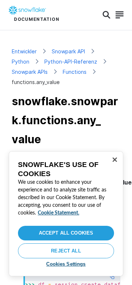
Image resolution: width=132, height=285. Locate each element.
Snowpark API (68, 51)
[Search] (106, 15)
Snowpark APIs (30, 72)
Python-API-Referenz (70, 61)
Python (20, 61)
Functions (75, 72)
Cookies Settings (65, 264)
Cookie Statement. (58, 213)
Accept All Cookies (66, 233)
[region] (66, 213)
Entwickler (24, 51)
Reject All (66, 251)
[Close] (115, 160)
